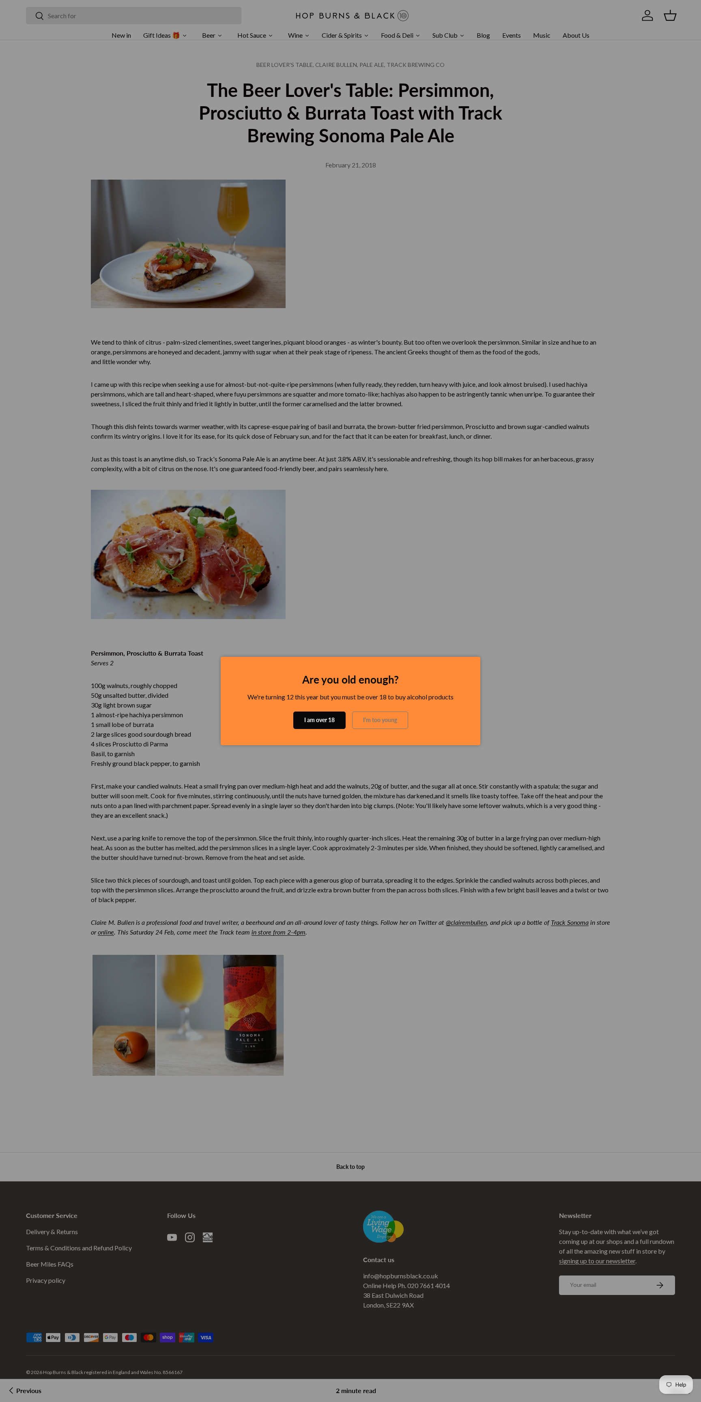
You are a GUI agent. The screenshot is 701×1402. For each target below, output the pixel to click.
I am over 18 (319, 719)
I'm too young (380, 719)
